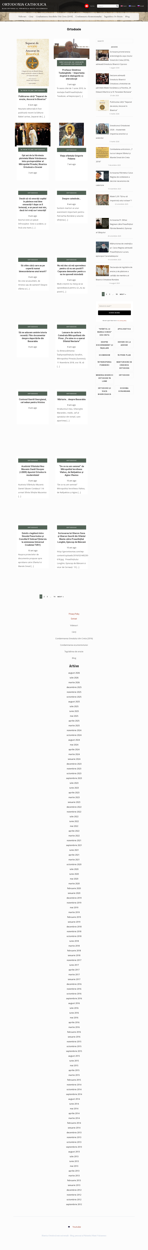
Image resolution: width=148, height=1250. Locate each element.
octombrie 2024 (74, 735)
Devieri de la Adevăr (124, 343)
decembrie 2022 (74, 807)
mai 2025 (74, 716)
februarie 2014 (74, 1123)
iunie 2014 (74, 1103)
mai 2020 (74, 878)
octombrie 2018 (74, 936)
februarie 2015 (74, 1080)
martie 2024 (74, 754)
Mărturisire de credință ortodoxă (124, 365)
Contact (74, 618)
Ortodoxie (40, 90)
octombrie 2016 (74, 993)
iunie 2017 (74, 965)
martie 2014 (74, 1118)
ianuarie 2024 (74, 759)
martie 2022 (74, 835)
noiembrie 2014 (74, 1084)
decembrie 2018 (74, 926)
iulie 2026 (74, 677)
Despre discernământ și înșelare (104, 345)
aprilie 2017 (74, 969)
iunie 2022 (74, 821)
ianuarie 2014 (74, 1127)
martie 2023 (74, 797)
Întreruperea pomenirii (104, 363)
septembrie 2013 (74, 1147)
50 (117, 294)
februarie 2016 (74, 1032)
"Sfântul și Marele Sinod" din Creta (104, 332)
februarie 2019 (74, 917)
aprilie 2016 (74, 1022)
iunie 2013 (74, 1161)
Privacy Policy (74, 614)
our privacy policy (122, 320)
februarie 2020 (74, 888)
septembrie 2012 (74, 1204)
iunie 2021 (74, 850)
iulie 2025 (74, 706)
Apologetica (124, 329)
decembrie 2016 (74, 984)
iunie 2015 (74, 1060)
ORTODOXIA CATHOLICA (24, 4)
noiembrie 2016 (74, 989)
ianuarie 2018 (74, 955)
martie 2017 (74, 974)
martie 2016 (74, 1027)
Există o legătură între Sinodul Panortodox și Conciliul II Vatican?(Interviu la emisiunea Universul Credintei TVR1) (33, 539)
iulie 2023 (74, 783)
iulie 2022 (74, 816)
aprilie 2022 (74, 831)
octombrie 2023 (74, 773)
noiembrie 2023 (74, 768)
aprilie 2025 (74, 720)
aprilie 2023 (74, 792)
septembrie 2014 (74, 1094)
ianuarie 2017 (74, 979)
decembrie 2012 (74, 1190)
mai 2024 (74, 744)
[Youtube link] (87, 6)
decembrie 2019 (74, 898)
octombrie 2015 (74, 1046)
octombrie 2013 (74, 1142)
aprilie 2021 (74, 854)
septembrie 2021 (74, 845)
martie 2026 (74, 682)
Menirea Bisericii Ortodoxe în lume (104, 378)
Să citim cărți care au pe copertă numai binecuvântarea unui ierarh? (32, 268)
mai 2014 (74, 1108)
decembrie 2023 (74, 763)
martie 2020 (74, 883)
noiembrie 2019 (74, 902)
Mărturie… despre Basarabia (72, 399)
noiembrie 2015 (74, 1041)
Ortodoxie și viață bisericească (104, 391)
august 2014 (74, 1099)
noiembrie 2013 (74, 1137)
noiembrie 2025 (74, 692)
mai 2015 (74, 1065)
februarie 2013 (74, 1180)
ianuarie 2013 (74, 1185)
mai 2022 (74, 826)
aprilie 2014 (74, 1113)
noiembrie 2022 (74, 811)
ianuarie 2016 (74, 1036)
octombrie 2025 (74, 696)
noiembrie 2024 (74, 730)
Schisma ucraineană (124, 389)
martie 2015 (74, 1075)
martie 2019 (74, 912)
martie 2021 (74, 859)
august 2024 (74, 740)
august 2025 (74, 701)
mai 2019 (74, 907)
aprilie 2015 (74, 1070)
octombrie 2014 (74, 1089)
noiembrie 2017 (74, 960)
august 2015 (74, 1056)
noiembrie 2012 (74, 1194)
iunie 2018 (74, 941)
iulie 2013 (74, 1156)
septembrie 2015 (74, 1051)
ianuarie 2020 (74, 893)
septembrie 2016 (74, 998)
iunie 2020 (74, 874)
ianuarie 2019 (74, 921)
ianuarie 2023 (74, 802)
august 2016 (74, 1003)
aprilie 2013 (74, 1170)
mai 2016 (74, 1017)
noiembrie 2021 (74, 840)
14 (54, 597)
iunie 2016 (74, 1012)
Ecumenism (104, 355)
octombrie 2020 (74, 864)
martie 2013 (74, 1175)
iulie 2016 (74, 1008)
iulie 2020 (74, 869)
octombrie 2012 (74, 1199)
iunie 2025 (74, 711)
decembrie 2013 (74, 1132)
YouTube (92, 6)
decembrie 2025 (74, 687)
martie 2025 (74, 725)
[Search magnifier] (117, 6)
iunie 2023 (74, 787)
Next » (61, 597)
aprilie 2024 (74, 749)
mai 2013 (74, 1166)
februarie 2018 (74, 950)
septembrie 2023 (74, 778)
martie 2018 (74, 945)
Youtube (76, 1226)
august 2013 (74, 1151)
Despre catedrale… (71, 198)
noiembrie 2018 (74, 931)
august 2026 (74, 673)
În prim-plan (27, 90)
